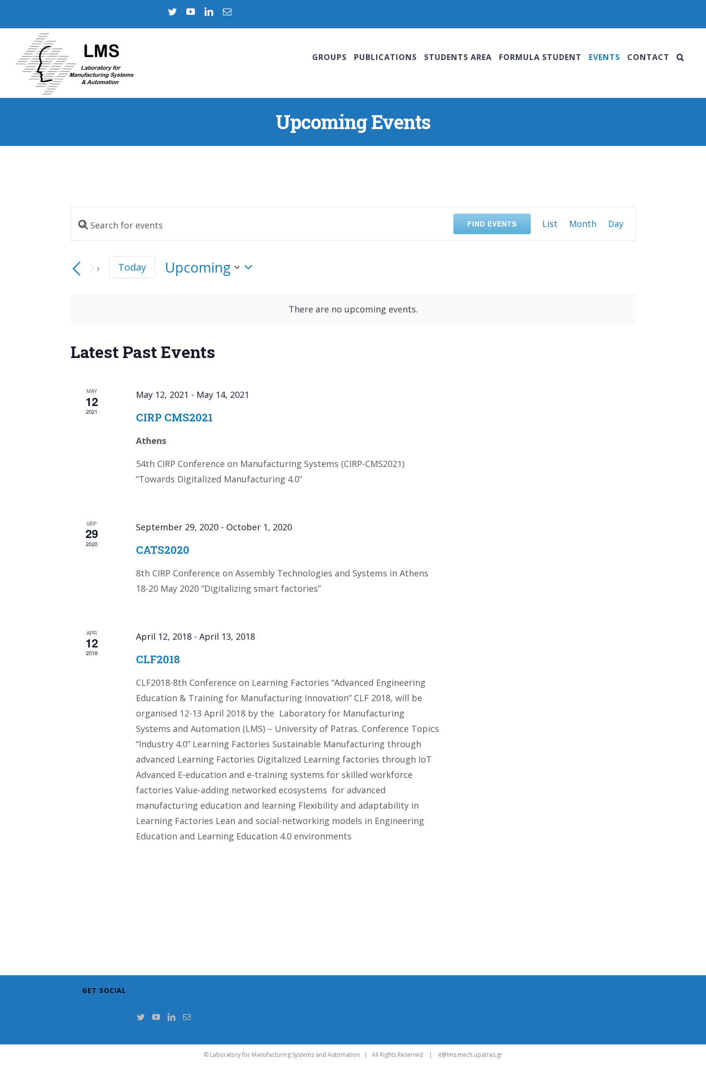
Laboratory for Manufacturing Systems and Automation (285, 1055)
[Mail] (187, 1017)
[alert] (353, 309)
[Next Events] (93, 268)
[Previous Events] (76, 269)
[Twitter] (141, 1017)
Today (132, 267)
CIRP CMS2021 (174, 417)
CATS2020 (162, 550)
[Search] (680, 57)
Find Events (492, 223)
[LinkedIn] (171, 1017)
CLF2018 (158, 659)
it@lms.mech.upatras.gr (470, 1055)
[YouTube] (156, 1017)
